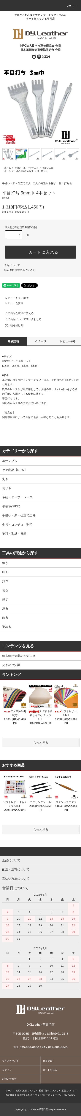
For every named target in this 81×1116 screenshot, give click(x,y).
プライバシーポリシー (46, 1095)
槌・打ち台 (42, 171)
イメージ (40, 341)
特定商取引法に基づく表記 (19, 270)
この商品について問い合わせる (23, 319)
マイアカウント (10, 1060)
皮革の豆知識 (11, 665)
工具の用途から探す (23, 171)
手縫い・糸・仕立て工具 (26, 168)
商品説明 (13, 341)
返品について (12, 265)
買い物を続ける (14, 325)
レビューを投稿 (14, 303)
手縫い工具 (47, 168)
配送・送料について (48, 1090)
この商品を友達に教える (19, 313)
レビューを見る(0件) (17, 298)
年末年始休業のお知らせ (18, 656)
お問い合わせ (9, 1078)
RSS (65, 1095)
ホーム (7, 168)
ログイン (7, 1070)
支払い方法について (25, 1090)
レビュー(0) (67, 341)
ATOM (72, 1095)
